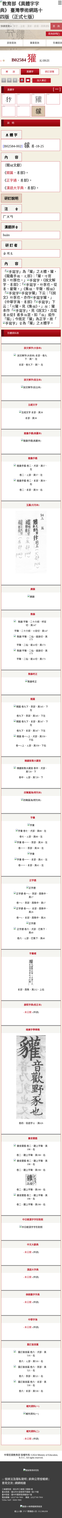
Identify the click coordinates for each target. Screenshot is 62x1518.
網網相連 (20, 1483)
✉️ (28, 80)
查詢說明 (52, 34)
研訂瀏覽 (49, 71)
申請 (35, 1012)
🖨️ (21, 80)
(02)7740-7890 (17, 1497)
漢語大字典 (15, 188)
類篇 (9, 173)
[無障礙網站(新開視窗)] (31, 1506)
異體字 (30, 71)
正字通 (11, 180)
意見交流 (7, 1483)
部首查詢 (11, 43)
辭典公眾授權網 (38, 1479)
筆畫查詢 (34, 43)
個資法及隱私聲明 (16, 1479)
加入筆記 (41, 80)
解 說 (10, 71)
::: (1, 60)
